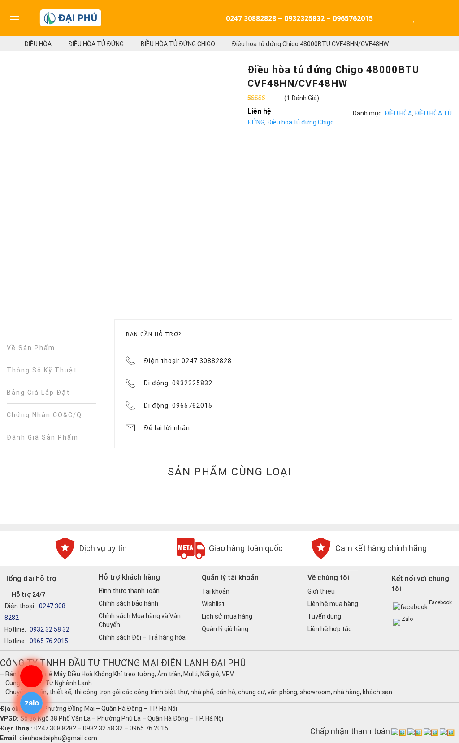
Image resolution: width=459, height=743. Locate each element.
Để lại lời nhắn (167, 427)
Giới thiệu (321, 591)
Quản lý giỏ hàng (225, 628)
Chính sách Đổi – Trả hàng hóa (142, 637)
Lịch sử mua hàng (227, 616)
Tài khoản (216, 591)
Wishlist (213, 603)
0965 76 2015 (48, 641)
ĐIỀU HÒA (38, 43)
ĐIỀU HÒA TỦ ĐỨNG (96, 43)
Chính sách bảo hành (128, 603)
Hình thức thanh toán (129, 590)
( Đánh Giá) (301, 98)
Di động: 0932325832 (178, 383)
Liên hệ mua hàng (332, 603)
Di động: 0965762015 (178, 405)
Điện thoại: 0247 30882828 (188, 360)
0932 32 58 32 (48, 629)
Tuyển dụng (324, 616)
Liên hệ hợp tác (329, 628)
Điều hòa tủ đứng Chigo (177, 43)
